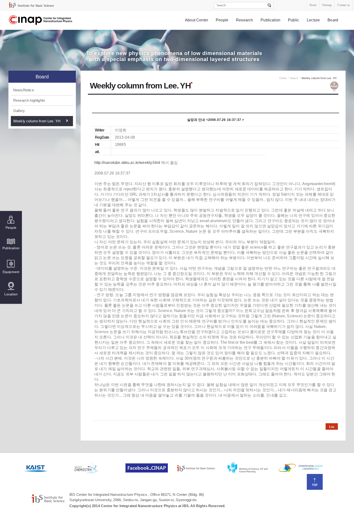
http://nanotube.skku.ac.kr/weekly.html (127, 163)
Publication (270, 20)
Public (293, 20)
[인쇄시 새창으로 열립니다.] (334, 86)
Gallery (19, 111)
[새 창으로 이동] (31, 5)
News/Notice (23, 90)
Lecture (313, 20)
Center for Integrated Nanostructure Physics (40, 20)
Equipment (11, 272)
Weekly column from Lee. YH (36, 121)
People (222, 20)
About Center (196, 20)
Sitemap (327, 5)
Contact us (343, 5)
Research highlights (29, 100)
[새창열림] (49, 468)
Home (313, 5)
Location (11, 294)
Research (244, 20)
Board (333, 20)
